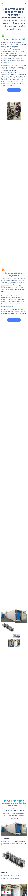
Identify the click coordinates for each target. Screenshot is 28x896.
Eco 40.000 (5, 873)
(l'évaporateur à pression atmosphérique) (13, 813)
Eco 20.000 (5, 839)
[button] (25, 3)
